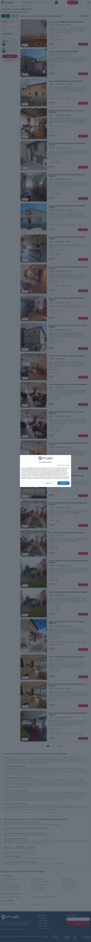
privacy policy (63, 478)
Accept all (63, 483)
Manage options (49, 483)
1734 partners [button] (30, 467)
